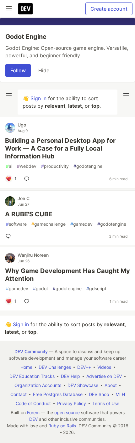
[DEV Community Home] (25, 9)
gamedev (81, 224)
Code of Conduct (33, 403)
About (111, 385)
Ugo (22, 124)
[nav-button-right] (126, 96)
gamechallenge (48, 224)
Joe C (24, 198)
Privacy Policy (71, 403)
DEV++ (84, 367)
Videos (104, 367)
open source (67, 412)
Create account (108, 9)
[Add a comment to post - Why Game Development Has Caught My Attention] (27, 301)
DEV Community (31, 351)
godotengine (87, 166)
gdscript (96, 288)
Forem (33, 412)
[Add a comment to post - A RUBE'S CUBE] (9, 236)
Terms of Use (105, 403)
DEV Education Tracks (32, 376)
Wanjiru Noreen (33, 255)
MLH (120, 394)
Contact (18, 394)
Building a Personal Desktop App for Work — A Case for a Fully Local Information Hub (60, 148)
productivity (55, 166)
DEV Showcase (83, 385)
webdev (26, 166)
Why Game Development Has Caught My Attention (67, 274)
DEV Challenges (55, 367)
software (16, 224)
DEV (33, 419)
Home (26, 367)
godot (40, 288)
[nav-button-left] (9, 96)
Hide (43, 70)
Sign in (38, 98)
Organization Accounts (37, 385)
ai (9, 166)
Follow (18, 70)
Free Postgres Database (58, 394)
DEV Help (70, 376)
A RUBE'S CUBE (28, 214)
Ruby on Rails (62, 425)
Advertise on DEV (104, 376)
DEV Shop (99, 394)
